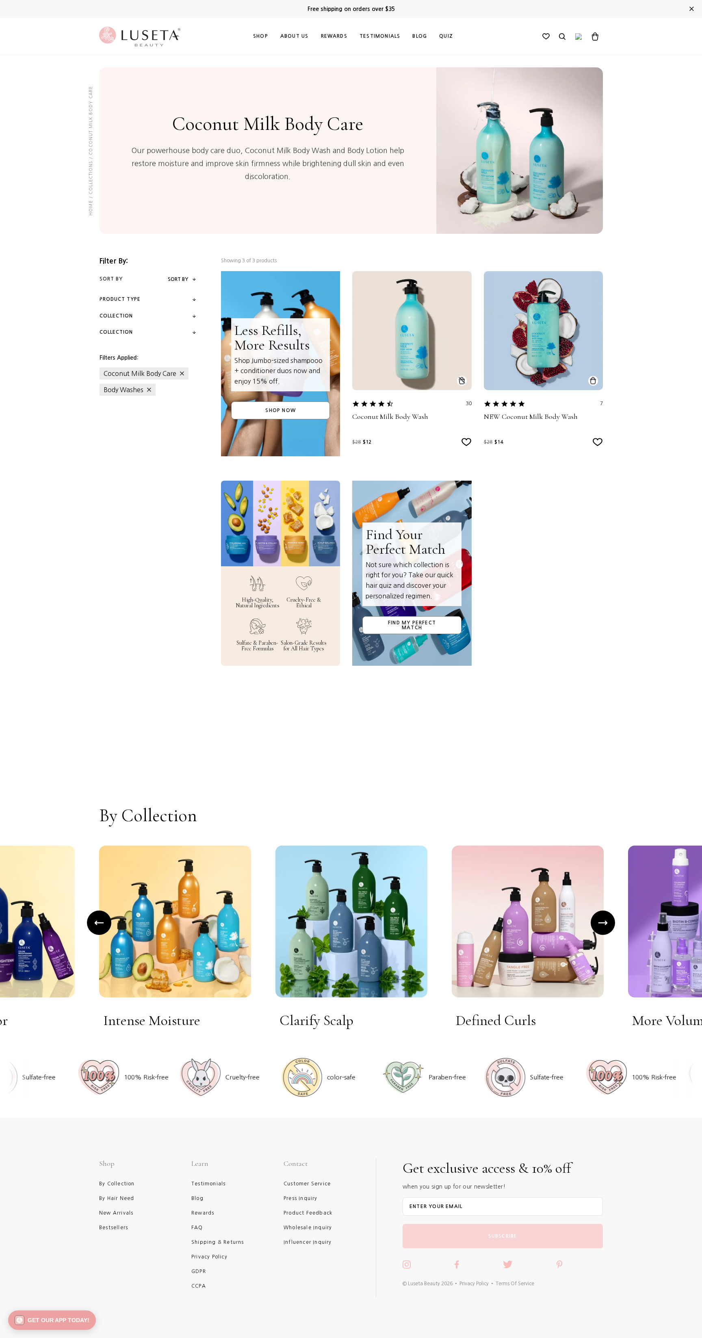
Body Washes (123, 389)
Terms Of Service (515, 1283)
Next (603, 923)
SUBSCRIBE (503, 1236)
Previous (99, 923)
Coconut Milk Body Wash (390, 416)
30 (469, 403)
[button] (52, 1320)
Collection (116, 315)
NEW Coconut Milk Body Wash (531, 416)
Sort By (178, 279)
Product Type (120, 299)
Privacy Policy (474, 1283)
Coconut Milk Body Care (140, 373)
